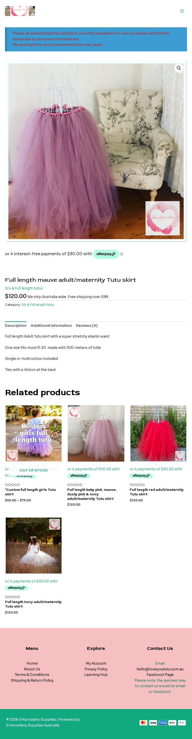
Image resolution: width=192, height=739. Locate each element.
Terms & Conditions (32, 675)
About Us (32, 669)
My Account (96, 663)
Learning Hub (96, 675)
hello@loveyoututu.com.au (160, 669)
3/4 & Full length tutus (24, 288)
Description (15, 326)
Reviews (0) (87, 326)
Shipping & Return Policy (32, 680)
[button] (179, 68)
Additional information (51, 326)
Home (32, 663)
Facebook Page (160, 675)
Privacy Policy (96, 669)
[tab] (15, 325)
